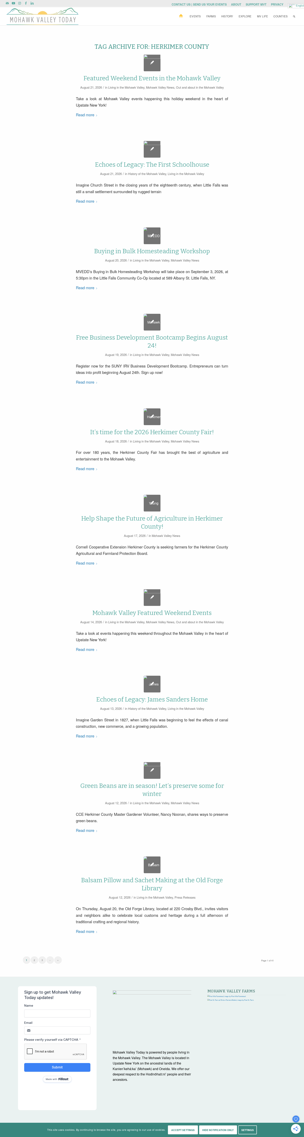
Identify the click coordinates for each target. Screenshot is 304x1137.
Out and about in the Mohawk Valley (200, 87)
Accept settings (183, 1130)
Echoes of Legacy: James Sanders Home (152, 699)
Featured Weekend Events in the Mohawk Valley (152, 78)
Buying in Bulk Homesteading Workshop (152, 251)
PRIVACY (277, 4)
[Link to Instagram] (20, 3)
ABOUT (236, 4)
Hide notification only (218, 1130)
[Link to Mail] (7, 3)
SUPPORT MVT (256, 4)
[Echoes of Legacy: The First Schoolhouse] (152, 149)
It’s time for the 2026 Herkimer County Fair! (152, 432)
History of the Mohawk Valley (147, 173)
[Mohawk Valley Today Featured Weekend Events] (152, 63)
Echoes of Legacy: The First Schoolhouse (152, 164)
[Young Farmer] (152, 503)
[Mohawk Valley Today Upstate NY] (152, 770)
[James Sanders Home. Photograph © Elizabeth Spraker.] (152, 684)
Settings (247, 1130)
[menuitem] (199, 4)
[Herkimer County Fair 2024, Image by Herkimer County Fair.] (152, 416)
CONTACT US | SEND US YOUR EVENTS (199, 4)
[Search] (294, 16)
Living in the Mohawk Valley (126, 87)
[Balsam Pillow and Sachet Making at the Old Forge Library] (152, 864)
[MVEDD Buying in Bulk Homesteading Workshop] (152, 235)
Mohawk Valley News (160, 87)
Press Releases (185, 897)
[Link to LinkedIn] (32, 3)
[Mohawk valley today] (42, 16)
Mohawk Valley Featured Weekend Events (152, 613)
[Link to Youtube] (13, 3)
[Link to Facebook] (26, 3)
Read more (85, 114)
